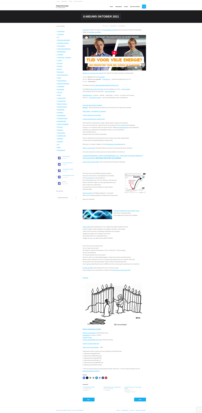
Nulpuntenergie (61, 121)
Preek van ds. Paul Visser (96, 89)
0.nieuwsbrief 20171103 (89, 387)
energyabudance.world (109, 30)
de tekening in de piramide (113, 144)
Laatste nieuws (61, 98)
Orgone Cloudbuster (63, 124)
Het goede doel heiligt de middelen (92, 105)
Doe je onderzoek (110, 91)
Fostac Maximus (61, 80)
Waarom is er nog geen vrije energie (93, 73)
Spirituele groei (61, 135)
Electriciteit (60, 72)
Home (58, 1)
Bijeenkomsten (61, 51)
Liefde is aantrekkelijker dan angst (92, 339)
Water (59, 147)
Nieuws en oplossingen (89, 333)
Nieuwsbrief (86, 335)
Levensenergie (61, 101)
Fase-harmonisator (62, 75)
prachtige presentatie (95, 32)
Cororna (59, 60)
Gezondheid (60, 86)
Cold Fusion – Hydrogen (64, 57)
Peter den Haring (87, 193)
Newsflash (60, 112)
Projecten (60, 127)
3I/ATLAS (64, 181)
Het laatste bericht (66, 156)
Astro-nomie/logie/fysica (64, 49)
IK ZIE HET (86, 30)
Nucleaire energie (62, 118)
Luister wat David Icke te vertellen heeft (94, 119)
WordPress (80, 410)
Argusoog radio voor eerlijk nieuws (112, 387)
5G (58, 37)
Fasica (59, 78)
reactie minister (125, 89)
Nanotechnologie (62, 107)
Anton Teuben (87, 226)
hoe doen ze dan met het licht (121, 270)
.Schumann (60, 34)
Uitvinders (60, 138)
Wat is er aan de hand (89, 148)
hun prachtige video (122, 127)
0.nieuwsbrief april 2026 (67, 162)
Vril (58, 144)
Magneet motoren (62, 104)
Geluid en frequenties (63, 83)
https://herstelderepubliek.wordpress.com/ (107, 85)
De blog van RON (88, 268)
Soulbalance (106, 79)
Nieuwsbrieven (61, 115)
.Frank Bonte (60, 31)
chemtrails (60, 54)
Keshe (59, 95)
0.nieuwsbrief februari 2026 (68, 175)
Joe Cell (59, 92)
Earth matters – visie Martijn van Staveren (94, 111)
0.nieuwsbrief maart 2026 (67, 169)
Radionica (60, 130)
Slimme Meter (61, 133)
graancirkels (60, 89)
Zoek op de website (78, 1)
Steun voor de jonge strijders (91, 347)
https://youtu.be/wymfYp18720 (91, 371)
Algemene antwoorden (63, 40)
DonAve (59, 69)
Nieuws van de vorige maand (91, 162)
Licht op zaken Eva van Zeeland (92, 115)
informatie (102, 77)
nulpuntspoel (64, 1)
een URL (90, 178)
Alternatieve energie (63, 43)
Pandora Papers (87, 337)
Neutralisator (60, 109)
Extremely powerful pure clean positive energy (126, 210)
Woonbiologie (61, 150)
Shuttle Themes (67, 410)
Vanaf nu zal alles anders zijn (91, 343)
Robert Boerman (87, 95)
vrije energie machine (95, 97)
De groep (59, 63)
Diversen (122, 26)
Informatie (85, 277)
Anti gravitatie (61, 46)
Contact (70, 1)
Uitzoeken (60, 141)
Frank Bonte (113, 26)
